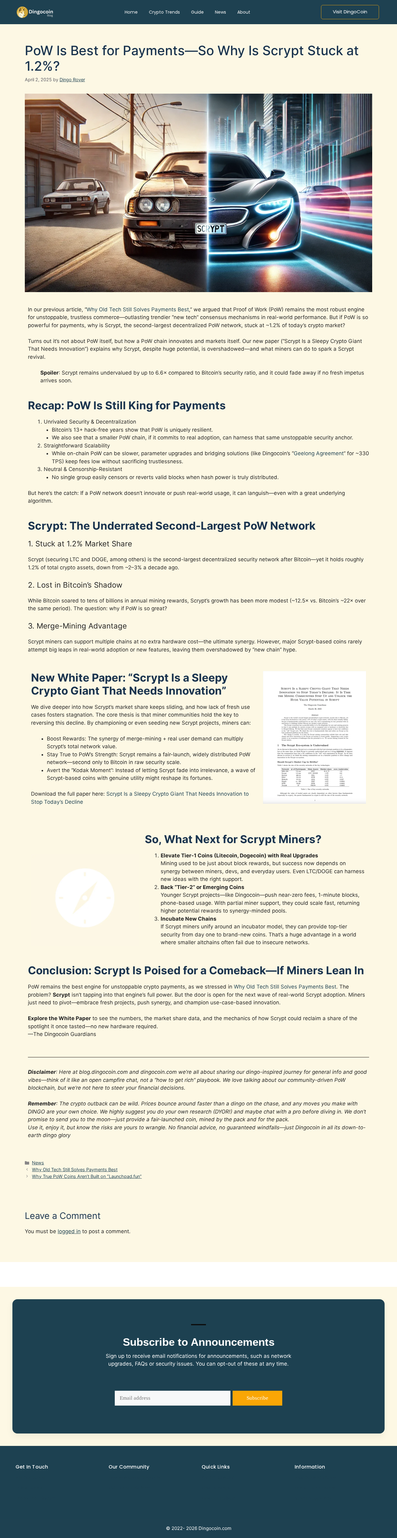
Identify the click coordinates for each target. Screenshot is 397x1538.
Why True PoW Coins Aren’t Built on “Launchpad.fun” (87, 1176)
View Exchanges (216, 1488)
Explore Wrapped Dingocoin (134, 1477)
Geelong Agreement (319, 453)
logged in (69, 1231)
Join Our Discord (30, 1477)
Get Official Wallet (218, 1477)
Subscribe (257, 1398)
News (38, 1162)
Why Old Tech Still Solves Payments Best (138, 309)
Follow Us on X (29, 1488)
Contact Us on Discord (315, 1488)
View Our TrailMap (218, 1498)
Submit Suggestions (313, 1498)
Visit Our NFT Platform (129, 1488)
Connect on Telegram (35, 1498)
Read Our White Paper (315, 1477)
